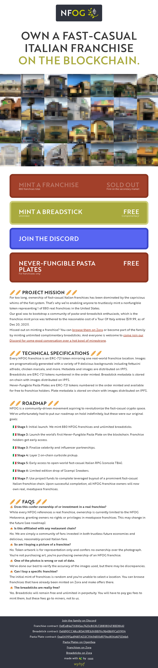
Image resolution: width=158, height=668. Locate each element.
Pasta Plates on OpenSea (79, 642)
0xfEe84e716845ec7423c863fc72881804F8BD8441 (91, 626)
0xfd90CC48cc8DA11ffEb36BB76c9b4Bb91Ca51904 (92, 631)
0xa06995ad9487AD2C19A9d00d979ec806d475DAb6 (92, 637)
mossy (90, 658)
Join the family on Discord (79, 620)
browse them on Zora (87, 329)
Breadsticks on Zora (79, 653)
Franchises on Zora (79, 647)
